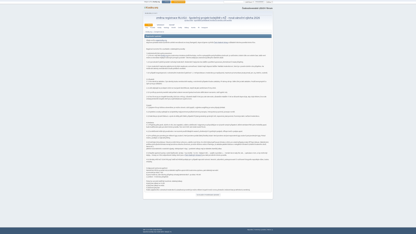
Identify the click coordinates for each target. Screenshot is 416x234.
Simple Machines (157, 229)
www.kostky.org (161, 40)
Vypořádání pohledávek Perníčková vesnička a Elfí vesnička (213, 20)
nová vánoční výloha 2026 (244, 18)
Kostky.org (164, 55)
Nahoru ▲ (270, 229)
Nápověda (250, 229)
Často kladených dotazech (193, 155)
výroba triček (188, 20)
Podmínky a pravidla (260, 229)
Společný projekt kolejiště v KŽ (208, 18)
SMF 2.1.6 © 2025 (148, 229)
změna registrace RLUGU (172, 18)
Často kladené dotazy (221, 42)
